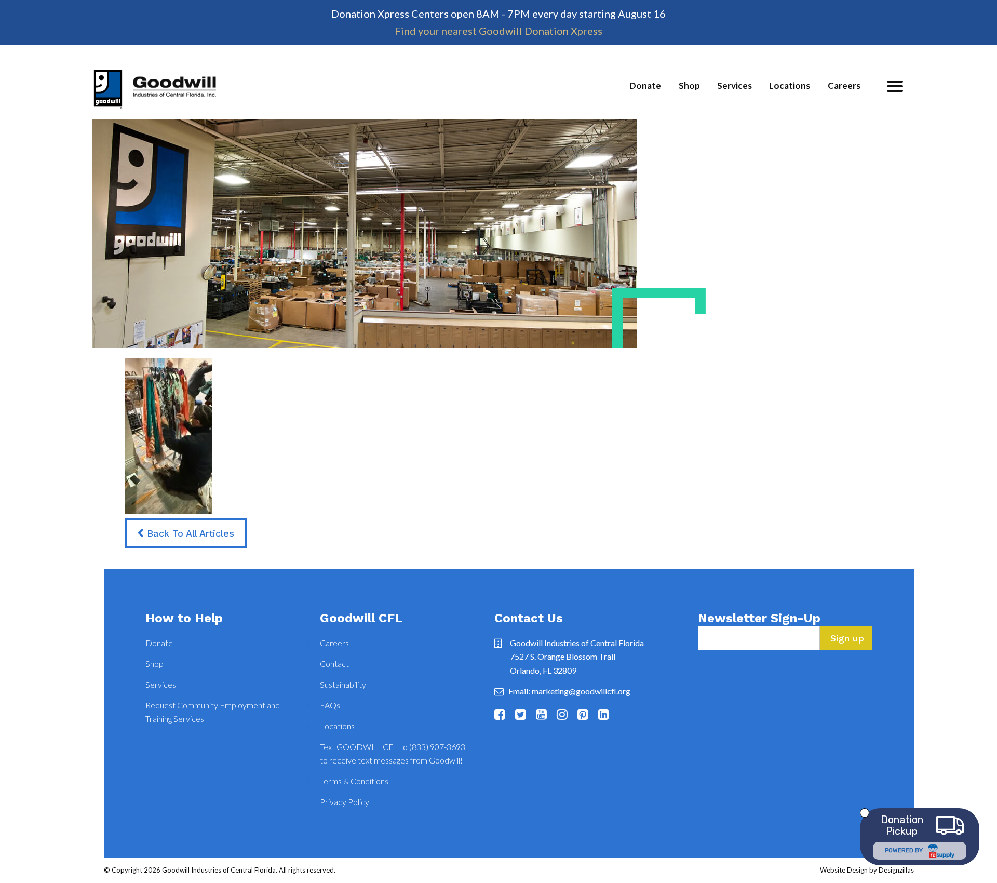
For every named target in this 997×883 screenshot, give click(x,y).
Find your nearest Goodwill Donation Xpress (498, 30)
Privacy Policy (344, 802)
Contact (334, 663)
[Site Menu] (895, 86)
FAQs (330, 705)
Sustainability (343, 684)
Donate (645, 85)
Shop (689, 85)
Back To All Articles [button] (189, 533)
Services (734, 85)
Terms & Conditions (354, 781)
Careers (844, 85)
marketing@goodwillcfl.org (581, 691)
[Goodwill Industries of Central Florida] (154, 94)
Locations (789, 85)
